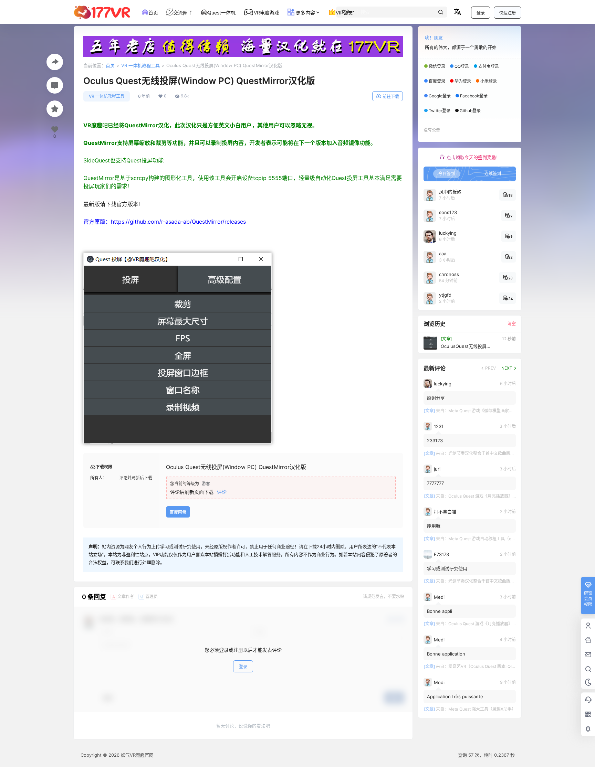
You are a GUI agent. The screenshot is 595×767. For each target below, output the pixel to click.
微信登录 (437, 66)
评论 (222, 492)
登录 (481, 12)
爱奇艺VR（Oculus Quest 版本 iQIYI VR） (487, 666)
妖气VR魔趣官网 (136, 755)
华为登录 (463, 81)
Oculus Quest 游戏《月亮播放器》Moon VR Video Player (501, 496)
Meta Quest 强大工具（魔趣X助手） (482, 709)
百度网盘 (178, 512)
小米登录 (488, 81)
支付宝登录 (488, 66)
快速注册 (507, 12)
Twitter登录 (439, 110)
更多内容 (304, 12)
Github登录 (470, 110)
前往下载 (391, 96)
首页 (110, 65)
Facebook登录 (474, 95)
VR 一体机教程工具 (140, 65)
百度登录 (437, 81)
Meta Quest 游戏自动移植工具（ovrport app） (491, 538)
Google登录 (440, 95)
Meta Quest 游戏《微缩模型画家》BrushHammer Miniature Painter (511, 410)
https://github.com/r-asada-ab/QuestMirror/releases (178, 221)
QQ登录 (462, 66)
